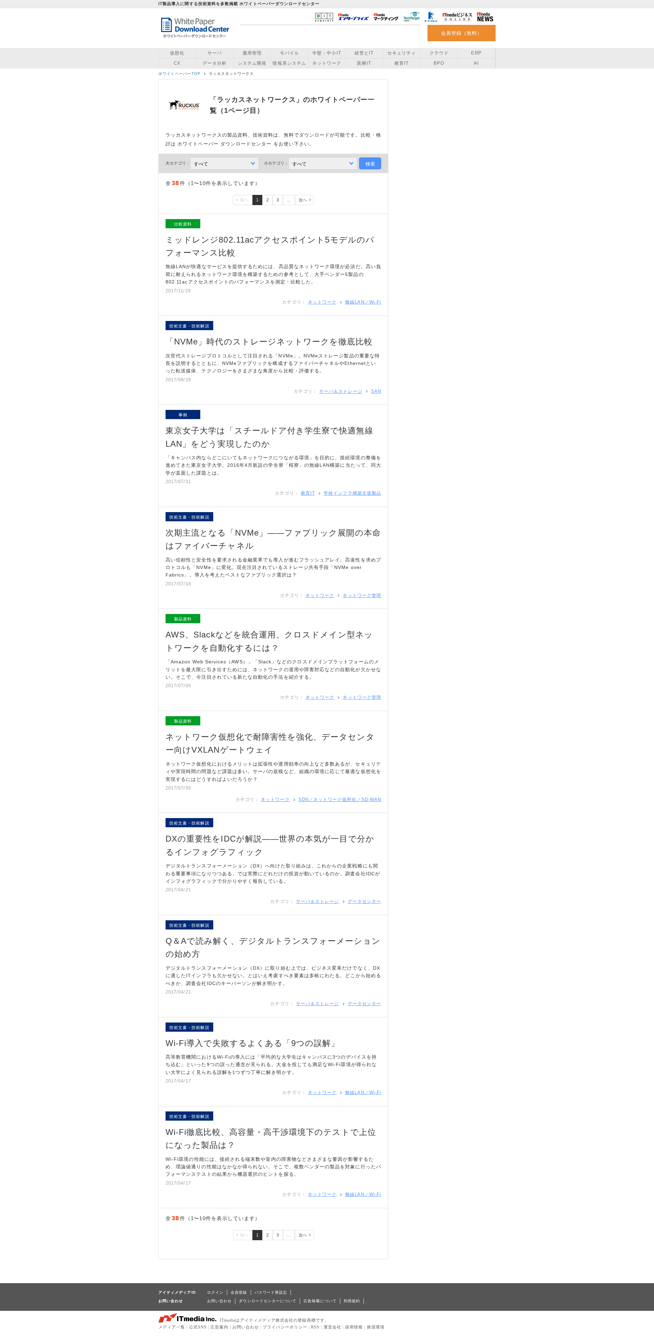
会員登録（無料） (461, 33)
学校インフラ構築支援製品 (352, 493)
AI (476, 63)
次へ (303, 200)
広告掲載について (320, 1301)
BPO (439, 63)
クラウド (439, 53)
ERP (476, 53)
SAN (376, 391)
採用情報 (354, 1327)
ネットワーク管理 (362, 595)
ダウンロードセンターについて (267, 1301)
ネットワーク (326, 63)
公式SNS (198, 1327)
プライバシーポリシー (285, 1327)
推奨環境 (376, 1327)
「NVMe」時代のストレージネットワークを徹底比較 (269, 341)
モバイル (289, 53)
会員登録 (239, 1292)
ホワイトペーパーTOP (179, 74)
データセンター (364, 901)
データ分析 (215, 63)
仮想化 (177, 53)
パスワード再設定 (270, 1292)
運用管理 (252, 53)
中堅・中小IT (326, 53)
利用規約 (352, 1301)
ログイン (215, 1292)
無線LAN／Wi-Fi (363, 302)
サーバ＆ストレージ (340, 391)
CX (177, 63)
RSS (315, 1327)
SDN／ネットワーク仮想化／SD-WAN (339, 799)
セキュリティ (401, 53)
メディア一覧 (171, 1327)
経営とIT (364, 53)
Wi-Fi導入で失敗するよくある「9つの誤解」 (253, 1043)
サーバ (214, 53)
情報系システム (289, 63)
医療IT (364, 63)
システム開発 (252, 63)
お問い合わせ (219, 1301)
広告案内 (219, 1327)
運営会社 (332, 1327)
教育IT (401, 63)
